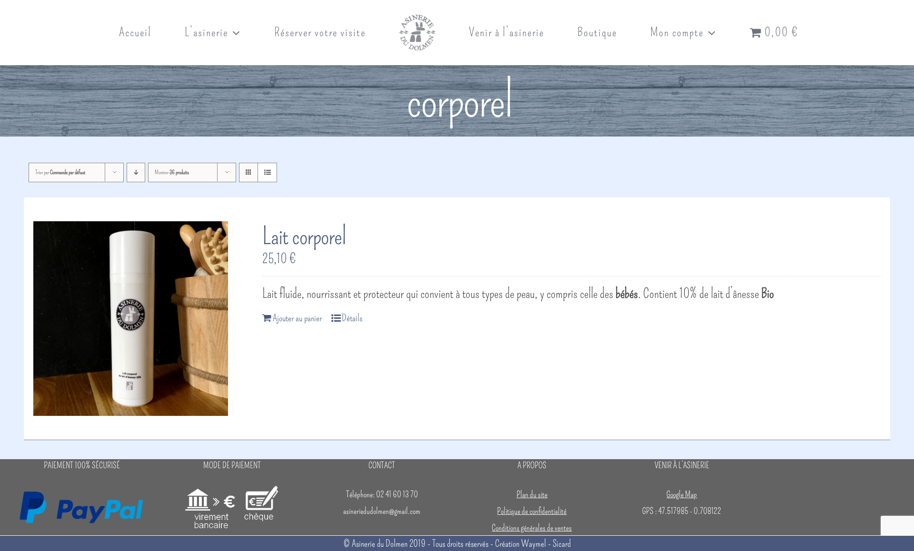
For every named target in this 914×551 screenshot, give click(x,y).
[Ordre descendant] (136, 172)
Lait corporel (304, 236)
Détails (352, 318)
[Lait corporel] (130, 318)
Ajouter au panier (297, 318)
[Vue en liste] (267, 172)
